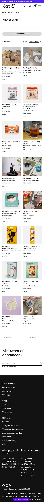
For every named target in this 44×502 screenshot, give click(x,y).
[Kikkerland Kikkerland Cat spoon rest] (11, 305)
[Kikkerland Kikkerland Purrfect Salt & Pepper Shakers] (11, 200)
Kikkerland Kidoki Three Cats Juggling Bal (31, 247)
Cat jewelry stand (8, 178)
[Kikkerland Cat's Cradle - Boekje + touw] (11, 130)
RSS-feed (26, 489)
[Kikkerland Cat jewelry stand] (11, 166)
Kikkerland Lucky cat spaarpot (30, 282)
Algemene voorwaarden (12, 433)
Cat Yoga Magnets (30, 68)
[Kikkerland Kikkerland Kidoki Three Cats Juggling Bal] (32, 235)
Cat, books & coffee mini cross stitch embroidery (30, 107)
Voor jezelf (6, 408)
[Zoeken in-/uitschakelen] (30, 6)
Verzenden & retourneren (12, 429)
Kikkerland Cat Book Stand (10, 282)
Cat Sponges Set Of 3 (31, 178)
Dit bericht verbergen (21, 499)
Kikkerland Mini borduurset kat (28, 318)
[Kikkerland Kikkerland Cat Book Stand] (11, 270)
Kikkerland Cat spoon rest (10, 318)
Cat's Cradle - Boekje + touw (11, 142)
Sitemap (5, 444)
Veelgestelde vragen (10, 425)
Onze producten (8, 387)
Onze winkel (7, 391)
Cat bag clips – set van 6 (11, 69)
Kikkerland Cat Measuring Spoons (9, 247)
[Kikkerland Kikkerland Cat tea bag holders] (32, 130)
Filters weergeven (22, 33)
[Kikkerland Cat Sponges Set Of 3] (32, 166)
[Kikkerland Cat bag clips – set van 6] (11, 56)
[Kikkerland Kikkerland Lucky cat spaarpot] (32, 270)
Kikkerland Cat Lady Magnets (30, 212)
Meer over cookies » (36, 499)
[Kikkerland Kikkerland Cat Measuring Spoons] (11, 235)
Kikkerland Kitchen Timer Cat (9, 106)
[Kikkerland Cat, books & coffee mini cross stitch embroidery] (32, 93)
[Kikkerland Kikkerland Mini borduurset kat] (32, 305)
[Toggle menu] (39, 6)
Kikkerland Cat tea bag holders (31, 142)
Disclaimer (6, 436)
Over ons (6, 395)
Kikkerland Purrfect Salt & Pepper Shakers (11, 212)
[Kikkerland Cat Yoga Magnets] (32, 56)
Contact (5, 421)
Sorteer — (24, 42)
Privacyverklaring (9, 440)
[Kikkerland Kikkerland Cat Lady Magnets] (32, 200)
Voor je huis (7, 412)
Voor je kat (6, 404)
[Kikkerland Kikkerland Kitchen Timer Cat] (11, 93)
